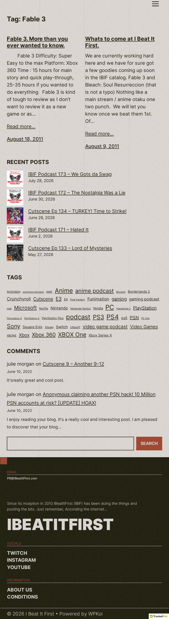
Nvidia (98, 308)
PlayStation (145, 308)
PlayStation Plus (53, 318)
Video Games (144, 326)
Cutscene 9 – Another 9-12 (73, 364)
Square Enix (32, 327)
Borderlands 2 (139, 292)
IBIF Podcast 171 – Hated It (58, 229)
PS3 (98, 317)
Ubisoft (75, 327)
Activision (13, 291)
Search (149, 443)
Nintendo (59, 308)
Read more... (21, 126)
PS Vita (145, 318)
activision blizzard (33, 291)
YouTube (19, 567)
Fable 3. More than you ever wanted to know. (37, 42)
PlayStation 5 (31, 318)
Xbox (24, 335)
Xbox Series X (100, 335)
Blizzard (120, 292)
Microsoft (25, 307)
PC (109, 307)
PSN (134, 317)
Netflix (43, 308)
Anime (64, 290)
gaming (119, 299)
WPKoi (95, 614)
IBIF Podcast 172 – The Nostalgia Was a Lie (76, 192)
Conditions (22, 597)
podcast (78, 317)
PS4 (113, 317)
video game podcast (105, 326)
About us (19, 590)
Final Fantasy (77, 299)
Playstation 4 (14, 318)
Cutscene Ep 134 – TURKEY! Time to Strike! (77, 211)
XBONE (12, 335)
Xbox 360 (44, 334)
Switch (62, 327)
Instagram (21, 560)
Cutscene (43, 299)
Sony (13, 326)
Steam (49, 327)
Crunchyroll (19, 299)
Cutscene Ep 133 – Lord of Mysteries (70, 248)
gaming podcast (144, 299)
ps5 (124, 318)
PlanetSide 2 (123, 308)
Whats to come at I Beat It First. (120, 42)
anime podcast (94, 290)
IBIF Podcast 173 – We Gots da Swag (70, 174)
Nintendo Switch (80, 308)
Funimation (98, 299)
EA (66, 299)
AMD (49, 291)
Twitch (17, 553)
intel (9, 308)
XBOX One (72, 334)
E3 (59, 299)
